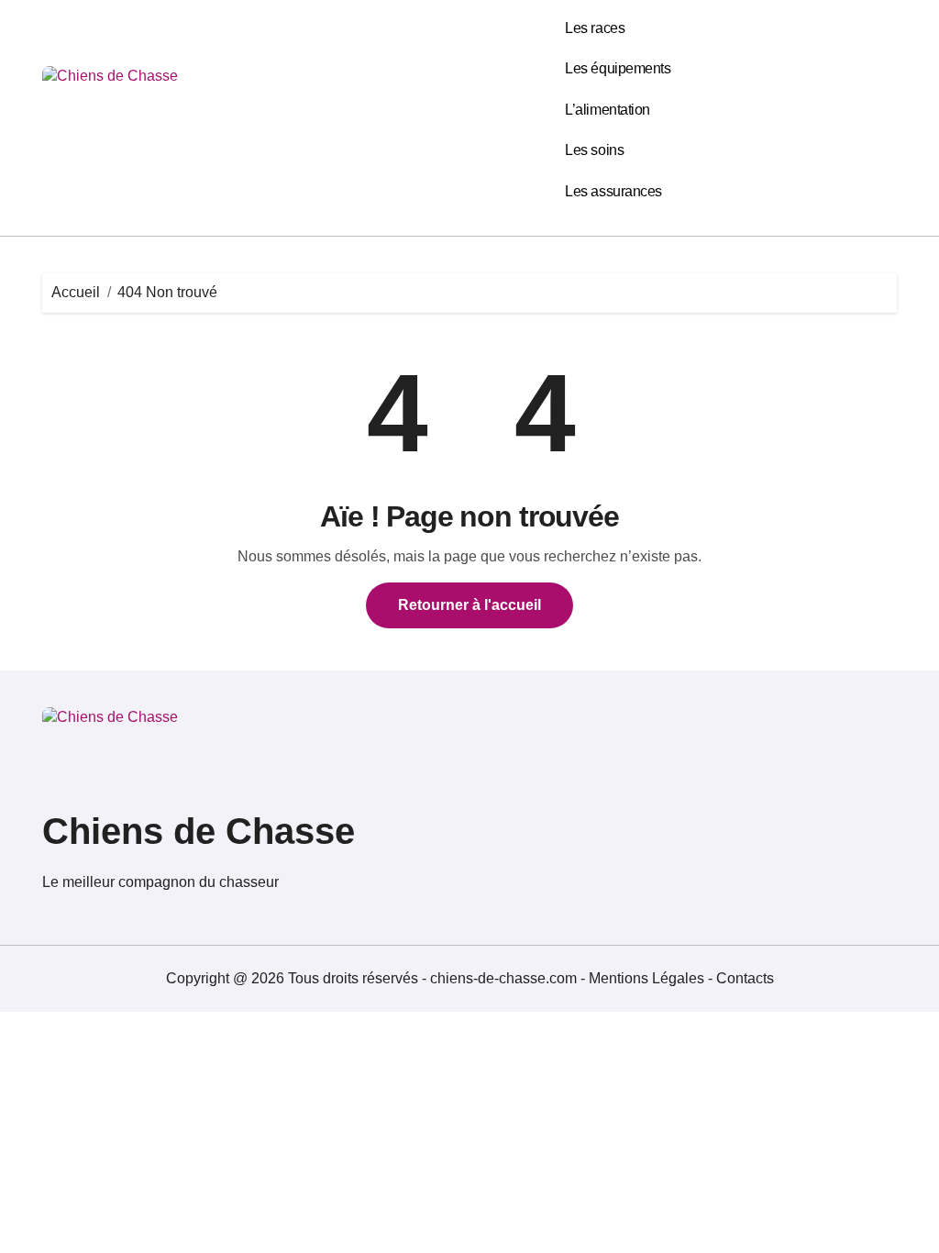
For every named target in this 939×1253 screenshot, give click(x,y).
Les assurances (613, 191)
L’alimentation (607, 109)
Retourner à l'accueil (469, 605)
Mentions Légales (648, 978)
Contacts (745, 978)
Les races (594, 28)
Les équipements (617, 68)
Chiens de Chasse (198, 831)
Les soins (594, 150)
